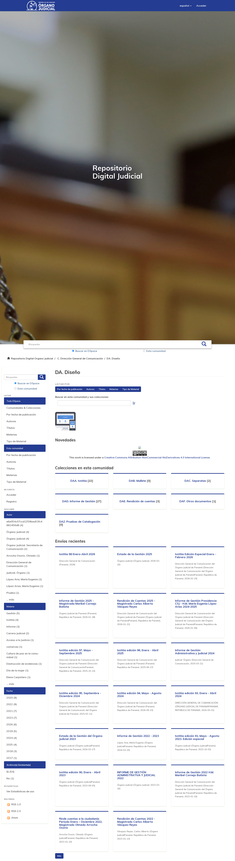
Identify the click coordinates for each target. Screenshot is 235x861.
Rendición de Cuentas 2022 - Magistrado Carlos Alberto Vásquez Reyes (136, 821)
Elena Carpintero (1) (18, 677)
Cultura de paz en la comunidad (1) (22, 655)
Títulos (10, 427)
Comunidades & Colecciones (23, 407)
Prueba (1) (12, 592)
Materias (11, 434)
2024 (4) (11, 737)
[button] (185, 5)
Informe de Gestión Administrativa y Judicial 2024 (194, 651)
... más (10, 599)
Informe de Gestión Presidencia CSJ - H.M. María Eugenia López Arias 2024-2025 (196, 603)
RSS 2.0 (16, 811)
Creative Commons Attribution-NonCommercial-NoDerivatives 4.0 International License (157, 457)
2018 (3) (11, 751)
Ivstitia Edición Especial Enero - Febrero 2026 (195, 555)
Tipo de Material (16, 441)
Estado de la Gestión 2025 (134, 554)
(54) (10, 771)
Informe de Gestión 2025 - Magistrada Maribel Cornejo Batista (77, 603)
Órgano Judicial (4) (17, 531)
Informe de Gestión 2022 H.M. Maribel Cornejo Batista (194, 774)
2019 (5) (11, 731)
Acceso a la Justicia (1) (20, 640)
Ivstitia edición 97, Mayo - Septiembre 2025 (76, 651)
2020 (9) (11, 697)
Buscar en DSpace (86, 351)
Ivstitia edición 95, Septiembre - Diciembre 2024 (80, 694)
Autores (11, 421)
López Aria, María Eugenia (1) (24, 579)
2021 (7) (11, 711)
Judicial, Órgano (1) (18, 572)
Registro (11, 501)
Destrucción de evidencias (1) (24, 663)
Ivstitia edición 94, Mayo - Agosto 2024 (139, 694)
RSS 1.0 (16, 804)
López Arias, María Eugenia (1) (24, 586)
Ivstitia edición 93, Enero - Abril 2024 (195, 694)
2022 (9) (11, 704)
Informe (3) (13, 626)
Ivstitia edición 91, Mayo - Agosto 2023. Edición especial (197, 737)
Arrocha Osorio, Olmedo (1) (23, 555)
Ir (134, 403)
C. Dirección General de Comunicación (80, 358)
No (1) (10, 778)
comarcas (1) (14, 646)
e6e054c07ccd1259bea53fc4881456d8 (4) (24, 523)
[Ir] (204, 344)
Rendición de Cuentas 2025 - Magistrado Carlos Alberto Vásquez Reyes (136, 603)
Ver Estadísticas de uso (20, 791)
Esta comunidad (156, 351)
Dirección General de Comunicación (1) (18, 564)
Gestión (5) (13, 613)
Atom (14, 817)
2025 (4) (11, 744)
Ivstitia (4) (12, 619)
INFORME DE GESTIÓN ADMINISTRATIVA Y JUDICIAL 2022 (136, 775)
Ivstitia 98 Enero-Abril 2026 (77, 554)
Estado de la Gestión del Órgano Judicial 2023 (80, 737)
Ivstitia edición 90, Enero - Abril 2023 (79, 774)
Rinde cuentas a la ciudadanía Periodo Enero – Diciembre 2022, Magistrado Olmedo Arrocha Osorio (80, 823)
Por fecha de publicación (21, 414)
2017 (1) (11, 757)
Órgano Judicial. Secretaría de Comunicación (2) (24, 547)
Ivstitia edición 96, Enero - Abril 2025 (137, 651)
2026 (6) (11, 724)
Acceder (11, 494)
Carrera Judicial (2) (17, 633)
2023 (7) (11, 717)
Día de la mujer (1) (17, 670)
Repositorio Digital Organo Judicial (32, 358)
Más (59, 855)
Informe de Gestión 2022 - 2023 (138, 736)
